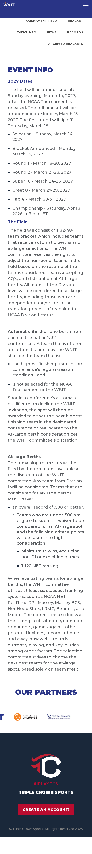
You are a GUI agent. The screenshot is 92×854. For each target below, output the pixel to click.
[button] (86, 6)
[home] (9, 5)
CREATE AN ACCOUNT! (46, 809)
